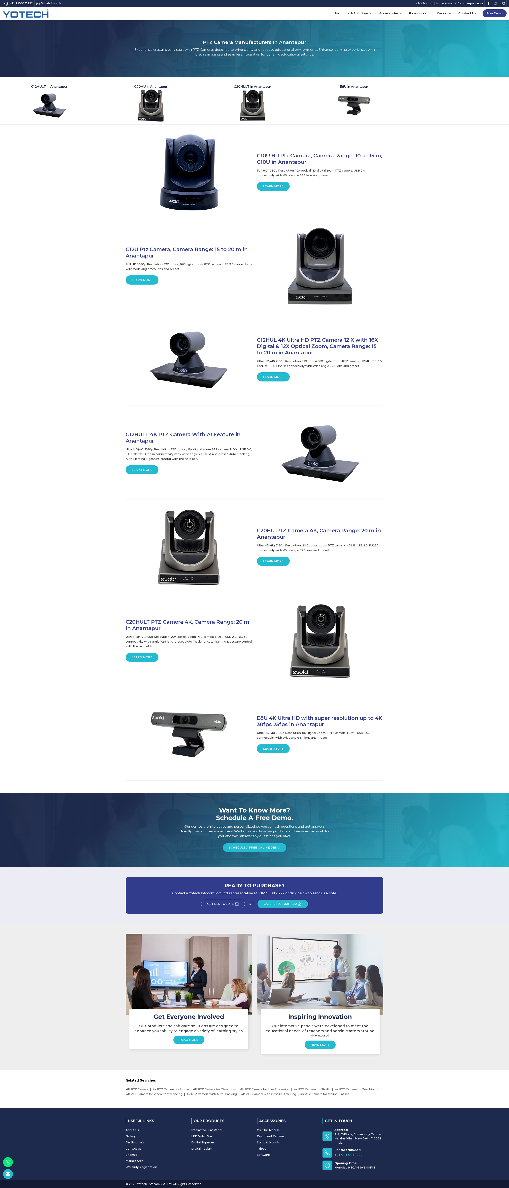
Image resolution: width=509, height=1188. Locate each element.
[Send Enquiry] (8, 1174)
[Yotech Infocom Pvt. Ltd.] (25, 13)
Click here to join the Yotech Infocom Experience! (449, 3)
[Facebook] (488, 3)
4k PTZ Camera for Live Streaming (264, 1089)
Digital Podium (202, 1148)
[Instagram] (503, 3)
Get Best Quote (220, 904)
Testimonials (135, 1142)
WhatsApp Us (51, 3)
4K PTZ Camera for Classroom (214, 1089)
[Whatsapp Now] (8, 1162)
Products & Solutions (352, 13)
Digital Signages (203, 1142)
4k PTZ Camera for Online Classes (324, 1094)
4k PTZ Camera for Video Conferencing (154, 1094)
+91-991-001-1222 (348, 1155)
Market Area (134, 1161)
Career (442, 13)
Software (263, 1155)
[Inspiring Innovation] (320, 974)
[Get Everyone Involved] (189, 974)
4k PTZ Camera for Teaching (355, 1089)
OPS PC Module (268, 1130)
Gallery (131, 1136)
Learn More (273, 186)
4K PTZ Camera (137, 1089)
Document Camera (270, 1136)
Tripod (261, 1148)
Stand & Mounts (268, 1142)
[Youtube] (495, 3)
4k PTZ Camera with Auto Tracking (212, 1094)
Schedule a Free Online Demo (254, 847)
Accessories (389, 13)
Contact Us (467, 13)
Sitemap (132, 1155)
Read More (189, 1040)
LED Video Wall (202, 1136)
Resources (417, 13)
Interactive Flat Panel (206, 1130)
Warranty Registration (141, 1167)
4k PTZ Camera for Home (171, 1089)
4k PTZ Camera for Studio (312, 1089)
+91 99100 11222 (21, 3)
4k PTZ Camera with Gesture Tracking (268, 1094)
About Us (132, 1130)
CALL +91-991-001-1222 (280, 904)
